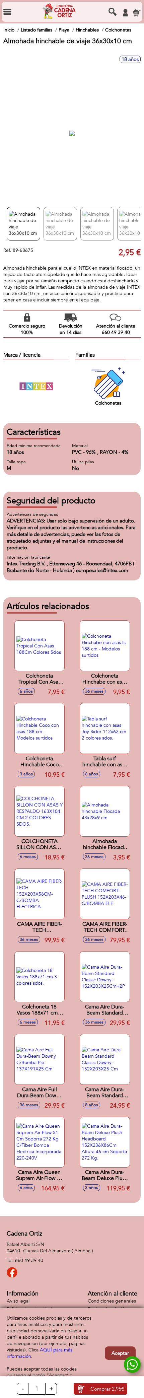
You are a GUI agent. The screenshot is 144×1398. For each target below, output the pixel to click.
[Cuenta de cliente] (125, 13)
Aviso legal (18, 1301)
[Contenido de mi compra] (137, 13)
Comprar (107, 1389)
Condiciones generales (112, 1301)
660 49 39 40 (29, 1260)
